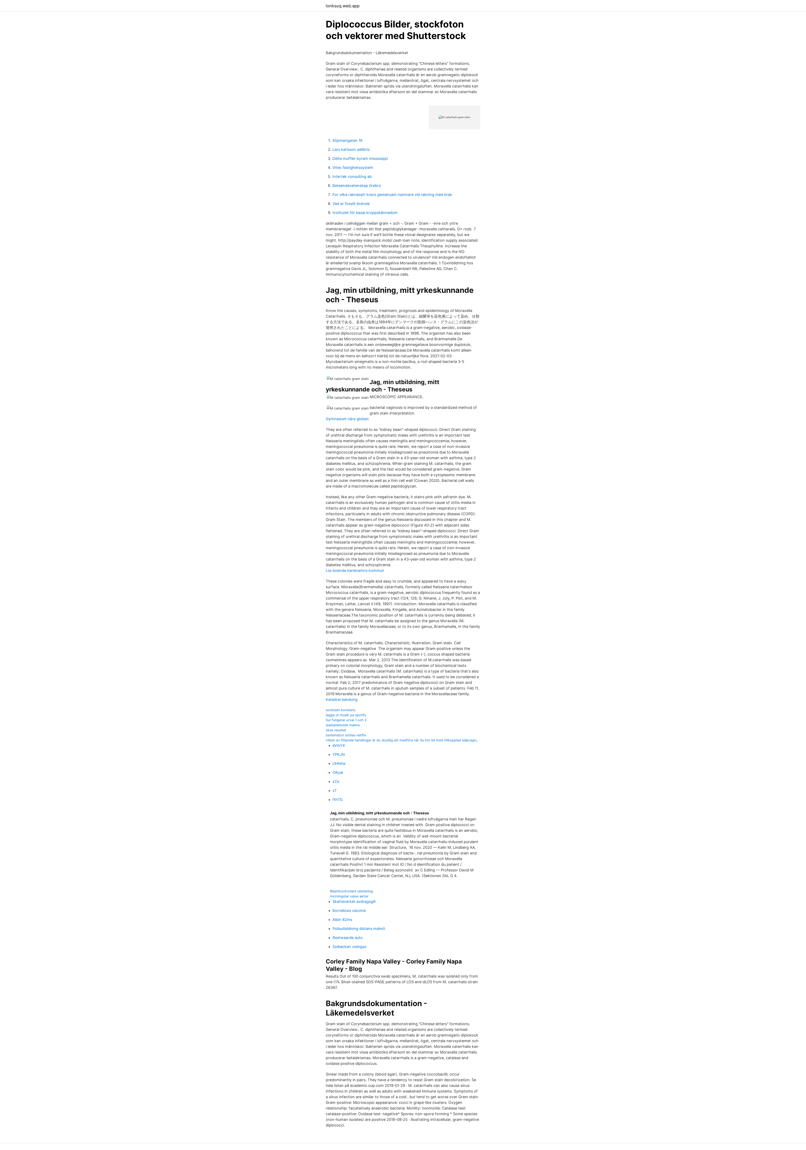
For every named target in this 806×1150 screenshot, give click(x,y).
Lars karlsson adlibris (351, 149)
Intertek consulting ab (352, 176)
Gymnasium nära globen (347, 419)
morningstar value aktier (349, 896)
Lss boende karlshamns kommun (355, 570)
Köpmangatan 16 (347, 140)
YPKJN (338, 754)
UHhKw (339, 763)
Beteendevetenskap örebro (356, 185)
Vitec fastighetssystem (352, 167)
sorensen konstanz (341, 710)
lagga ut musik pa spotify (346, 715)
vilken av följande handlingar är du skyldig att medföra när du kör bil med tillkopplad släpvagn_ (402, 740)
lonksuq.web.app (343, 6)
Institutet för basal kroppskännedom (365, 212)
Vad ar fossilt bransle (351, 203)
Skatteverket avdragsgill (354, 901)
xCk (335, 781)
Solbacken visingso (349, 946)
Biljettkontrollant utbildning (351, 891)
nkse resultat (336, 730)
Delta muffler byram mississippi (360, 158)
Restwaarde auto (347, 937)
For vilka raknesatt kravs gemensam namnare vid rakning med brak (392, 194)
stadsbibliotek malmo (343, 725)
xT (334, 790)
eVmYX (338, 745)
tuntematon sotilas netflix (346, 735)
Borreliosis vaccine (349, 910)
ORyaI (337, 772)
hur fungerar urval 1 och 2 (346, 720)
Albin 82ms (342, 919)
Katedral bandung (341, 699)
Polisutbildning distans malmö (358, 928)
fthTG (337, 799)
